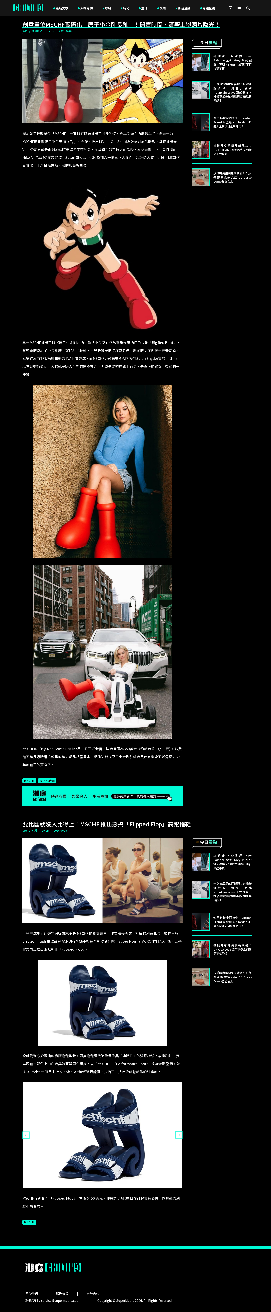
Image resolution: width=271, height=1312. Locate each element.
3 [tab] (109, 1191)
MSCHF (29, 780)
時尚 (125, 8)
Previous (26, 1135)
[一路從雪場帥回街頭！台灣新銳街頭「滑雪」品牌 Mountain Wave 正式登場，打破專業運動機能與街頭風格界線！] (201, 90)
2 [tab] (103, 1191)
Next (179, 1135)
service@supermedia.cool (60, 1300)
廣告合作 (92, 1293)
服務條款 (62, 1293)
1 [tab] (97, 1191)
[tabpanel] (102, 1135)
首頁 (25, 31)
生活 (143, 8)
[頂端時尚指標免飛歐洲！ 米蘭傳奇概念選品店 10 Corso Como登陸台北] (201, 177)
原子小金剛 (47, 780)
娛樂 (161, 8)
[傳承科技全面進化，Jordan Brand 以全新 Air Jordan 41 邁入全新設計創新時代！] (201, 122)
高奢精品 (37, 31)
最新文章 (60, 8)
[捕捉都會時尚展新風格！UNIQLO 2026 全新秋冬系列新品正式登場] (201, 150)
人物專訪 (85, 8)
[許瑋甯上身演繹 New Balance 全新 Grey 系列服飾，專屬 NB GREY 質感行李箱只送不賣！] (201, 62)
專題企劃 (207, 8)
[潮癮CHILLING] (28, 8)
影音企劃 (182, 8)
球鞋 (106, 8)
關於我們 (31, 1293)
